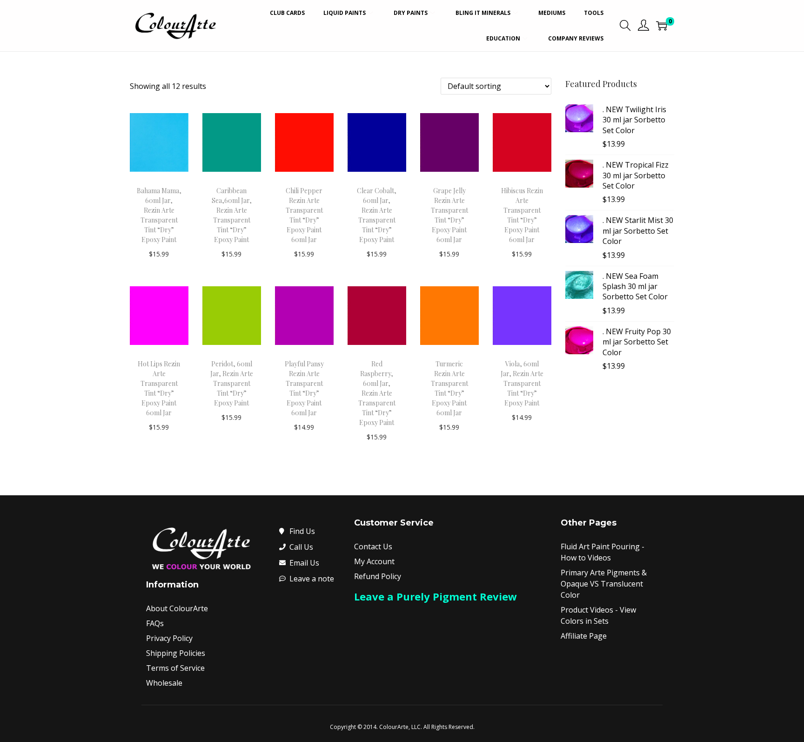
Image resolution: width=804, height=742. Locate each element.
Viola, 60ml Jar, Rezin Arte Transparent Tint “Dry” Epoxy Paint (522, 383)
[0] (661, 25)
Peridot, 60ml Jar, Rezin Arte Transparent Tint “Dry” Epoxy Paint (231, 383)
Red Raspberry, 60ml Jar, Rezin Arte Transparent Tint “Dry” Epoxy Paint (376, 393)
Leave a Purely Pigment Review (435, 596)
